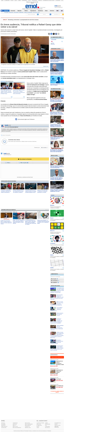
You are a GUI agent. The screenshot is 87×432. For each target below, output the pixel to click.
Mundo (26, 10)
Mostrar (32, 3)
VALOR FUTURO (57, 425)
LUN (46, 425)
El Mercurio (7, 0)
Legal (16, 0)
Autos (29, 0)
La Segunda (58, 0)
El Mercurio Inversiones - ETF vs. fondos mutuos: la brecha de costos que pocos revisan (6, 222)
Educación (11, 12)
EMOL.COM (39, 424)
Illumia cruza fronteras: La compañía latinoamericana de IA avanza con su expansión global (43, 222)
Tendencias (40, 10)
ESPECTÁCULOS (4, 426)
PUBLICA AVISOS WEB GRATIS (57, 357)
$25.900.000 (59, 380)
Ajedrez (51, 254)
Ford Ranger (58, 379)
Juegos (52, 195)
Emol (2, 0)
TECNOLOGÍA (3, 427)
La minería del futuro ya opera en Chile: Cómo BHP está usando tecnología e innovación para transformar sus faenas (30, 222)
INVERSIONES (47, 424)
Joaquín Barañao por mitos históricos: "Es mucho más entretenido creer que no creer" (56, 125)
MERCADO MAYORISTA (57, 427)
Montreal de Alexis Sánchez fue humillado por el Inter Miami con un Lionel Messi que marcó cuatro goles (56, 297)
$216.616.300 (54, 366)
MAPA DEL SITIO (28, 427)
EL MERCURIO (39, 425)
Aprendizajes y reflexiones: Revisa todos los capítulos (57, 84)
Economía (13, 10)
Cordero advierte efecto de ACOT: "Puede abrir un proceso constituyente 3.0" (56, 138)
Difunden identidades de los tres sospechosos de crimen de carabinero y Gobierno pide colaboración (57, 327)
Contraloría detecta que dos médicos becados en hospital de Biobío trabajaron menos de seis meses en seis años (56, 348)
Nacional (6, 10)
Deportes (19, 10)
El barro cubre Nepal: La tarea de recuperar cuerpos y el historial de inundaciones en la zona (57, 190)
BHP (26, 212)
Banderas (52, 205)
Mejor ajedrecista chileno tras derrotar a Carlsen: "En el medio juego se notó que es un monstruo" (57, 113)
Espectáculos (33, 10)
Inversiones (24, 0)
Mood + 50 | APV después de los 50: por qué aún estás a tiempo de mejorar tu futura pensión (18, 222)
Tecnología (6, 12)
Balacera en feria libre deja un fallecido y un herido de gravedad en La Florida (42, 191)
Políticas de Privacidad (24, 430)
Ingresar (56, 7)
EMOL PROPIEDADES (29, 424)
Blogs (12, 0)
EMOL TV (14, 425)
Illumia (39, 212)
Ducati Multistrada (59, 385)
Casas (53, 0)
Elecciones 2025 (36, 12)
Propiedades (34, 0)
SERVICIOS (15, 424)
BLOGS (38, 426)
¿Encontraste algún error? (26, 119)
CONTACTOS (27, 426)
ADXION (56, 424)
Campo (19, 0)
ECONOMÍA (3, 424)
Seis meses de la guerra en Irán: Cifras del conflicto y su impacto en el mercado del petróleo (57, 166)
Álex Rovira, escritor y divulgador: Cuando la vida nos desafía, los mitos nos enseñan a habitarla (57, 73)
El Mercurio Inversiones (6, 212)
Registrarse (60, 7)
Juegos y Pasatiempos (28, 12)
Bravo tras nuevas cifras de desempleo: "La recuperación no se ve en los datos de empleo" (56, 100)
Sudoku (52, 267)
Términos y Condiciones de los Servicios (35, 430)
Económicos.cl (46, 0)
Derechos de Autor (17, 430)
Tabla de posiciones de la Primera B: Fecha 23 (60, 314)
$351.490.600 (54, 375)
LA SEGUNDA (47, 426)
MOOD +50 (15, 212)
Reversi (51, 217)
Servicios (52, 10)
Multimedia (21, 12)
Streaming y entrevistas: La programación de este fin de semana (23, 19)
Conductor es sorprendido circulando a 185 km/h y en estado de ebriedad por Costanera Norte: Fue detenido (6, 192)
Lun (62, 0)
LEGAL (38, 427)
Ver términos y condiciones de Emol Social (25, 177)
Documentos (16, 12)
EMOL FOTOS (15, 426)
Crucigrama (52, 243)
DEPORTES (3, 425)
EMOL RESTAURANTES (17, 427)
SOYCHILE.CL (47, 427)
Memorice (52, 230)
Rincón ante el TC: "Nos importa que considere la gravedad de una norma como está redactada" (56, 150)
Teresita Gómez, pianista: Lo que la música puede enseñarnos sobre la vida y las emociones (57, 60)
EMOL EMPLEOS (28, 425)
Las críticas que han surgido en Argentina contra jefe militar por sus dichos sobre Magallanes (56, 178)
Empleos (40, 0)
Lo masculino (53, 39)
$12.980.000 (59, 387)
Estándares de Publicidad (47, 430)
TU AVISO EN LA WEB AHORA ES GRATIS (57, 392)
